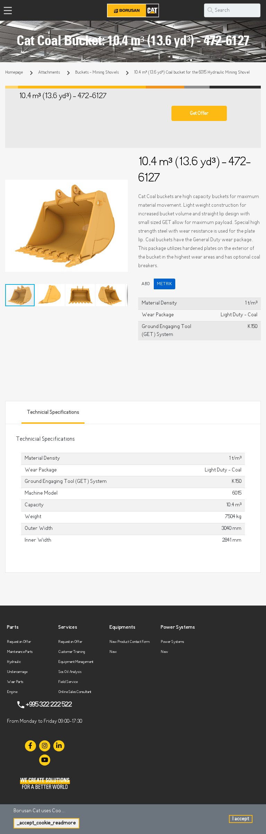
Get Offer (199, 113)
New (113, 652)
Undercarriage (17, 672)
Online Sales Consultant (74, 692)
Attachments (49, 72)
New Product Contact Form (129, 642)
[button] (121, 185)
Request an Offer (19, 642)
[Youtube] (44, 760)
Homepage (14, 72)
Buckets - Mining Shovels (97, 72)
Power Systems (172, 642)
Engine (12, 692)
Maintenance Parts (20, 652)
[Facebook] (30, 745)
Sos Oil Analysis (69, 672)
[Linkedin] (58, 745)
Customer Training (71, 652)
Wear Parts (15, 682)
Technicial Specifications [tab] (53, 412)
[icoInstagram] (44, 745)
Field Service (68, 682)
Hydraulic (14, 662)
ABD (145, 284)
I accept (240, 819)
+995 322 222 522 (49, 705)
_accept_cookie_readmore (46, 823)
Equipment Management (76, 662)
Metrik (164, 284)
